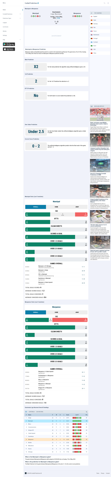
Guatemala (32, 411)
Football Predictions (12, 14)
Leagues (5, 22)
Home (4, 10)
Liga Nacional (39, 411)
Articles (5, 31)
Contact (108, 473)
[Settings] (104, 3)
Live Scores (5, 27)
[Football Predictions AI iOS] (12, 49)
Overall (35, 207)
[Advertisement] (56, 36)
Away (77, 207)
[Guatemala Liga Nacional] (86, 411)
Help (12, 40)
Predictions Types (12, 19)
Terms (97, 473)
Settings (5, 35)
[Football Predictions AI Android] (12, 44)
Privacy (102, 473)
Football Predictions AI (36, 473)
